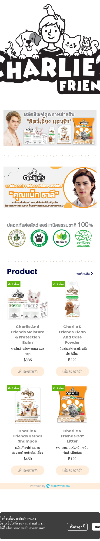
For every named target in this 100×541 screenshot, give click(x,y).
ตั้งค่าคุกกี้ (77, 527)
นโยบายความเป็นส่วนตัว (22, 528)
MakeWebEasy (60, 486)
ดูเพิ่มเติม (84, 273)
